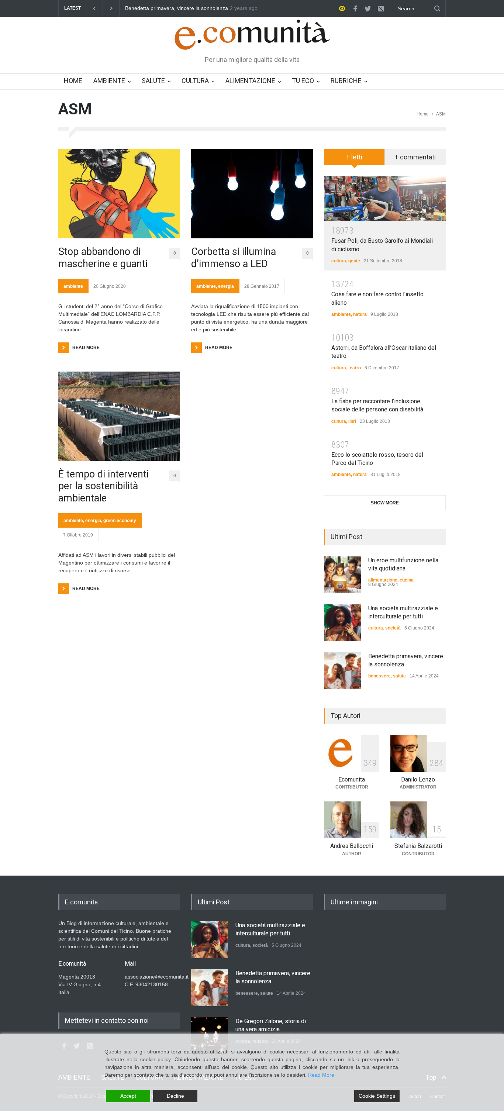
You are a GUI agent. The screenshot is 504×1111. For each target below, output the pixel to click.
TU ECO (303, 80)
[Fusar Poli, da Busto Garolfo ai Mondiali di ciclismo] (385, 198)
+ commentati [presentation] (415, 157)
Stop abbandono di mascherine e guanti (103, 257)
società (393, 628)
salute (399, 676)
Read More (321, 1075)
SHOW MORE (385, 503)
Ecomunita (351, 779)
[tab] (354, 159)
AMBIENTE (109, 80)
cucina (407, 580)
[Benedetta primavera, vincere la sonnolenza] (342, 670)
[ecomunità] (252, 37)
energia (93, 520)
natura (360, 314)
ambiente (73, 286)
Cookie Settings (377, 1096)
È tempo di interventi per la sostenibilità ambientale (103, 486)
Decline (175, 1096)
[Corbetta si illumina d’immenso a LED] (252, 193)
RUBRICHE (346, 80)
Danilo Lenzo (418, 779)
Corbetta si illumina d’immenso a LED (233, 257)
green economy (119, 520)
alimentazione (382, 580)
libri (352, 421)
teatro (354, 367)
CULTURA (195, 80)
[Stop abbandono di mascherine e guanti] (119, 193)
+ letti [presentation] (354, 157)
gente (354, 260)
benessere (379, 676)
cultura (338, 260)
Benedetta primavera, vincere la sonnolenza (132, 8)
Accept (128, 1096)
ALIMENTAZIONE (250, 80)
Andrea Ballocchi (351, 845)
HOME (73, 80)
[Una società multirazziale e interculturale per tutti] (342, 622)
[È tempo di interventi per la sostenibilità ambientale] (119, 416)
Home (423, 114)
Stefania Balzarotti (418, 845)
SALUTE (153, 80)
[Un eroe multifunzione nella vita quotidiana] (342, 574)
